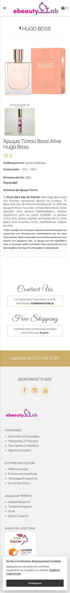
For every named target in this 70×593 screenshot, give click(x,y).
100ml (33, 169)
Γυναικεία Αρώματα (20, 506)
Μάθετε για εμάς (18, 469)
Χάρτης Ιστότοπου (19, 450)
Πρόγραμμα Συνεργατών (23, 478)
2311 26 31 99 (47, 358)
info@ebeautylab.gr (42, 303)
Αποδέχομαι (35, 583)
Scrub (11, 511)
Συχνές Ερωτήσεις (19, 483)
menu (5, 8)
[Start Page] (35, 8)
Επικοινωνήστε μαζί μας (22, 473)
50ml (25, 169)
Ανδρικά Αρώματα (19, 502)
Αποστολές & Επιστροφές (24, 436)
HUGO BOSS (36, 28)
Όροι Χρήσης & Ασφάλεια (23, 445)
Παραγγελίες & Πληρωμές (23, 441)
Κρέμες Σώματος (18, 516)
